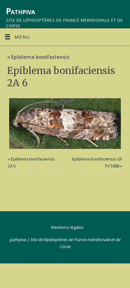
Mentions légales (67, 227)
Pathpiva (20, 11)
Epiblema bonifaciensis (38, 57)
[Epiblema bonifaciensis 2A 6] (65, 123)
